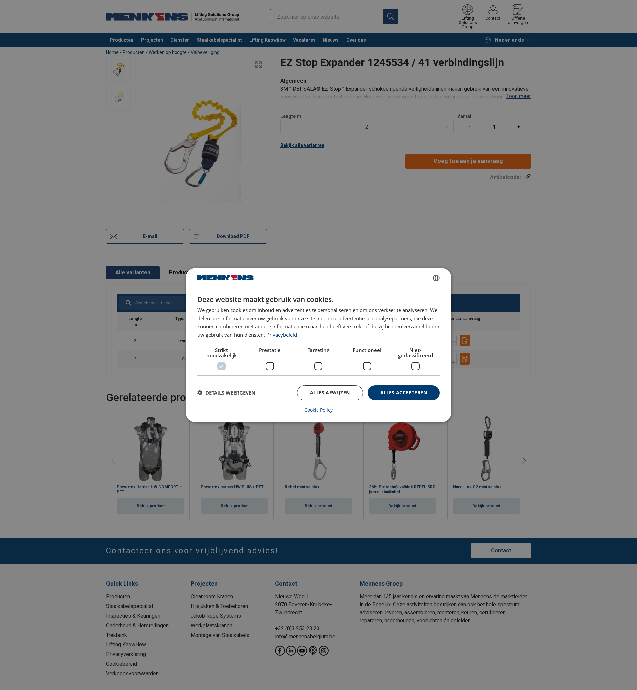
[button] (226, 392)
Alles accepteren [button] (403, 392)
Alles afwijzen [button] (330, 392)
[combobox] (436, 277)
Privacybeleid (281, 334)
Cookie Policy (318, 410)
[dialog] (318, 345)
